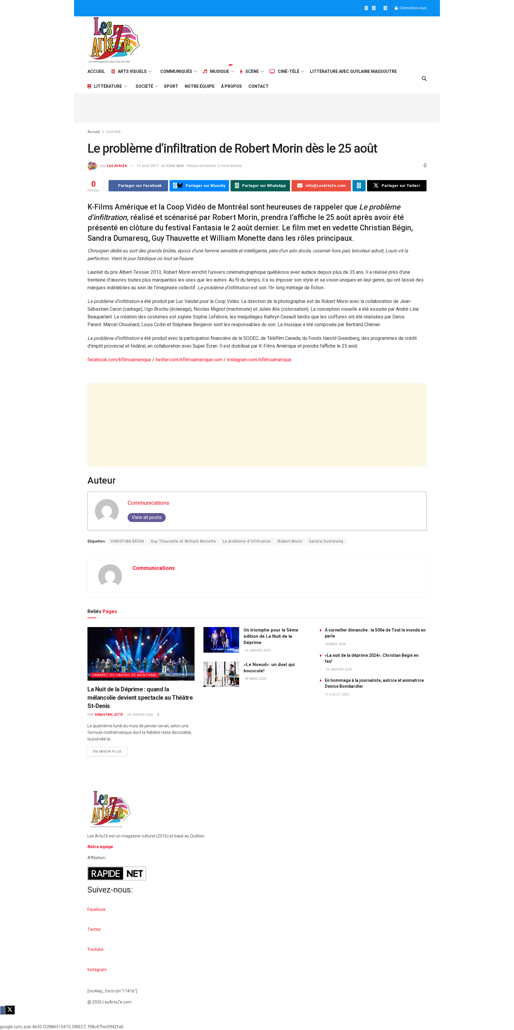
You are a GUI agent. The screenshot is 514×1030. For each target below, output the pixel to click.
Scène (252, 71)
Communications (148, 502)
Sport (171, 86)
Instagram (97, 969)
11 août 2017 (148, 165)
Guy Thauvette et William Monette (183, 541)
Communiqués (176, 71)
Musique (219, 71)
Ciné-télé (288, 71)
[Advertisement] (318, 39)
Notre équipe (199, 86)
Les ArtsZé (117, 165)
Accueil (96, 71)
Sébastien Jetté (109, 715)
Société (144, 86)
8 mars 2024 (335, 644)
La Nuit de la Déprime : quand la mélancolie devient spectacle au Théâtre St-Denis (139, 697)
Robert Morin (290, 541)
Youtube (95, 949)
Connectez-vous (413, 8)
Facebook (96, 909)
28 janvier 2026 (139, 715)
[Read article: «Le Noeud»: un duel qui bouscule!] (221, 674)
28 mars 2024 (255, 679)
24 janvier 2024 (338, 669)
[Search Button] (424, 78)
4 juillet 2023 (337, 694)
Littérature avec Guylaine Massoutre (353, 71)
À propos (231, 86)
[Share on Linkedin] (359, 185)
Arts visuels (132, 71)
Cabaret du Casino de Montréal (124, 675)
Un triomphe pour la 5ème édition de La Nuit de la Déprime (271, 636)
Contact (258, 86)
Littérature (108, 86)
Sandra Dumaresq (326, 541)
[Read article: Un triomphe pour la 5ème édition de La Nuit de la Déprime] (221, 640)
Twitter (94, 929)
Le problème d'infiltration (247, 541)
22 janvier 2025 (257, 650)
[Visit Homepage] (114, 40)
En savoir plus (110, 750)
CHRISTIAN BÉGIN (127, 541)
